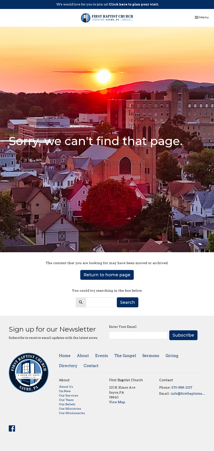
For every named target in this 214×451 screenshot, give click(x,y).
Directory (68, 366)
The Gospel (125, 355)
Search (127, 302)
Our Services (68, 395)
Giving (172, 355)
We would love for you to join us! (107, 4)
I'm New (65, 391)
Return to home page (107, 274)
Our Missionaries (72, 413)
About (83, 355)
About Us (66, 386)
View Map (117, 402)
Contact (91, 366)
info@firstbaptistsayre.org (188, 393)
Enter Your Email (123, 327)
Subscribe (183, 335)
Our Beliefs (67, 404)
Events (101, 355)
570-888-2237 (182, 387)
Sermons (150, 355)
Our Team (66, 400)
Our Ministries (70, 408)
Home (65, 355)
